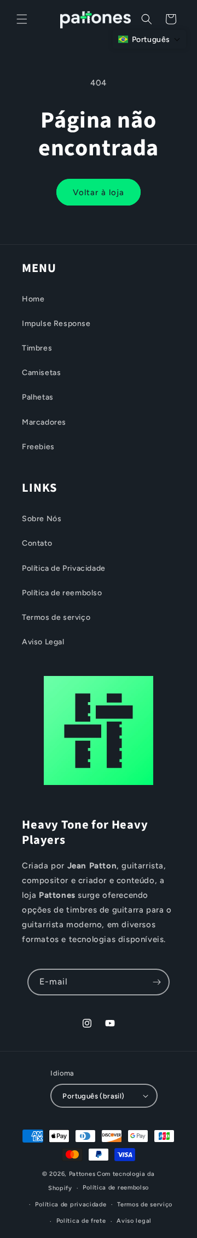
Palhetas (38, 397)
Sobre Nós (41, 518)
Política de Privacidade (64, 568)
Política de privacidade (70, 1204)
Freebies (38, 446)
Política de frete (81, 1220)
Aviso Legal (43, 642)
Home (33, 299)
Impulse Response (56, 323)
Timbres (37, 348)
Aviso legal (134, 1220)
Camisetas (41, 372)
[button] (22, 19)
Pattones (82, 1173)
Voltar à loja (98, 192)
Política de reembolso (62, 592)
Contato (37, 543)
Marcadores (44, 422)
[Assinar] (156, 982)
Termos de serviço (56, 617)
